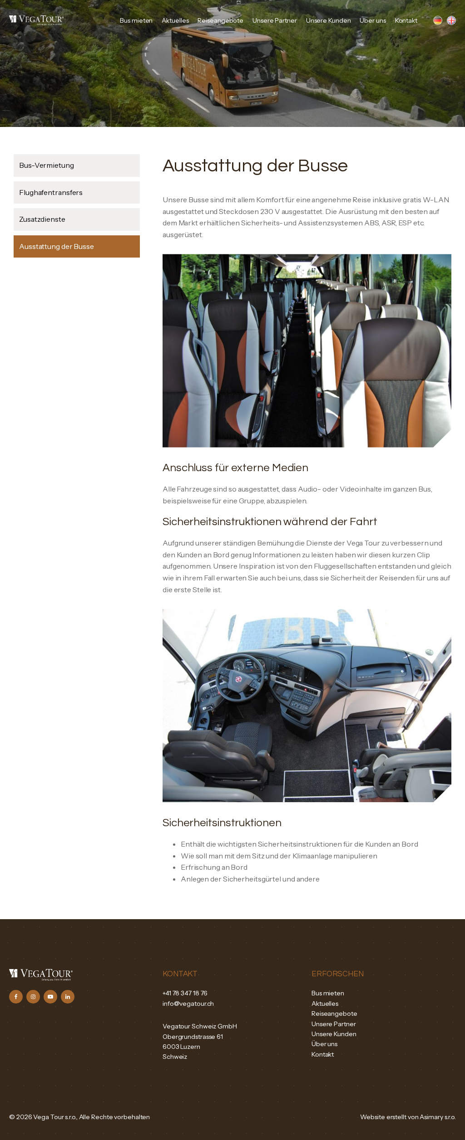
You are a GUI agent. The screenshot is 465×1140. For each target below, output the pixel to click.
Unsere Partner (274, 20)
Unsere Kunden (328, 20)
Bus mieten (136, 20)
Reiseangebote (220, 20)
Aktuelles (175, 20)
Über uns (373, 20)
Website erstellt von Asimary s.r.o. (408, 1117)
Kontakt (406, 20)
